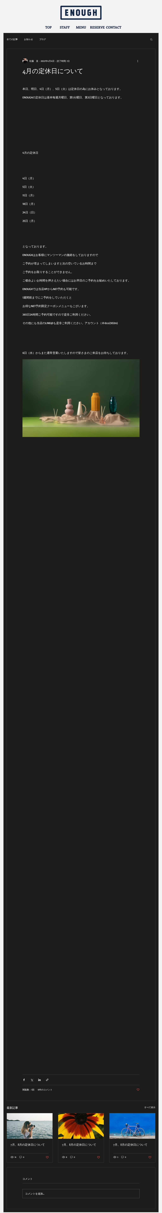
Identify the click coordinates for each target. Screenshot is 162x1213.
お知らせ (28, 39)
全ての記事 (12, 39)
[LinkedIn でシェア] (39, 1079)
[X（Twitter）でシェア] (31, 1079)
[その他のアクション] (138, 61)
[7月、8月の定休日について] (30, 1126)
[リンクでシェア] (47, 1079)
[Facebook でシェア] (23, 1079)
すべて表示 (149, 1107)
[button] (151, 39)
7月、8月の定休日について (28, 1144)
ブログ (42, 39)
